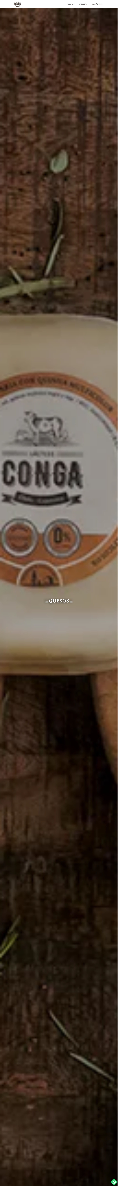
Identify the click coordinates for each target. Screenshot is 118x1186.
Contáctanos (97, 4)
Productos (83, 4)
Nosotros (70, 4)
